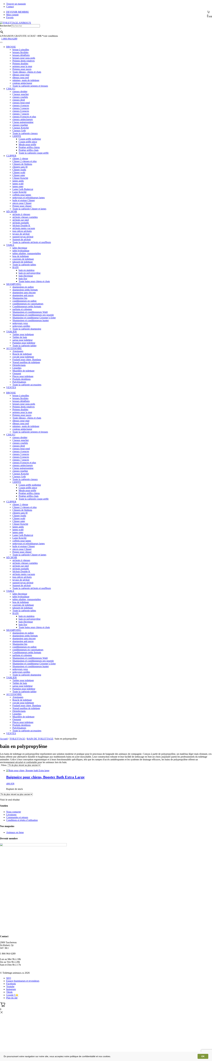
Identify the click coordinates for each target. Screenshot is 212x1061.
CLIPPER (11, 155)
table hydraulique (20, 250)
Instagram (11, 989)
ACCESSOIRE (14, 348)
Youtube (10, 986)
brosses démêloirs (21, 55)
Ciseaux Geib (19, 130)
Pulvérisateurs (19, 382)
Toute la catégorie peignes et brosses (30, 86)
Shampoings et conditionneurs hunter (30, 320)
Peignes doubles (20, 63)
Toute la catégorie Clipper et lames (29, 208)
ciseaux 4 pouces (20, 105)
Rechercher (5, 25)
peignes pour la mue (22, 66)
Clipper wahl (18, 172)
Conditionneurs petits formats (26, 306)
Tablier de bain (19, 337)
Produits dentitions (21, 379)
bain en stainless (26, 270)
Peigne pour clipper (22, 206)
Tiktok (9, 992)
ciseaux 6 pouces (20, 111)
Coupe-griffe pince (28, 141)
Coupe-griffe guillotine (30, 139)
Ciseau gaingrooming (22, 122)
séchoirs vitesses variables (25, 217)
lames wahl (17, 183)
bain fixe (23, 278)
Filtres (4, 765)
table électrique (19, 248)
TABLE (10, 245)
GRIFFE (16, 136)
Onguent (16, 373)
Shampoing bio (19, 298)
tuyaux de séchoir (21, 234)
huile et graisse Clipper (23, 200)
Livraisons (11, 814)
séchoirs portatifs (20, 222)
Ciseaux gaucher (20, 94)
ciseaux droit (18, 100)
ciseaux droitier (19, 91)
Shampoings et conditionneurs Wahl (30, 312)
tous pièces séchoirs (22, 231)
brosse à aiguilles (20, 49)
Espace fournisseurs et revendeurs (22, 981)
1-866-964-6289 (9, 38)
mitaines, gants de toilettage (25, 80)
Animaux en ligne (15, 832)
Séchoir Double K (21, 225)
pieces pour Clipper (22, 203)
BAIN (15, 267)
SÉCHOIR (11, 211)
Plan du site (12, 997)
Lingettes (16, 368)
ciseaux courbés (20, 97)
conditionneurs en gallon (24, 301)
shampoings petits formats (25, 289)
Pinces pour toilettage (22, 376)
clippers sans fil (19, 167)
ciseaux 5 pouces (20, 108)
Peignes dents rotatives (23, 60)
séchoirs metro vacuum (23, 228)
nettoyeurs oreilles (21, 326)
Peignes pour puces (21, 69)
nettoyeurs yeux (20, 323)
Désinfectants (19, 365)
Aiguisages (17, 351)
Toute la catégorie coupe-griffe (34, 153)
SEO (8, 978)
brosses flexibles (20, 52)
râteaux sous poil (20, 77)
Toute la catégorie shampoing (26, 328)
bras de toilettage (20, 256)
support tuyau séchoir (22, 236)
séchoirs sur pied (20, 220)
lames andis (18, 180)
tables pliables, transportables (26, 253)
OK (203, 1056)
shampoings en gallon (23, 287)
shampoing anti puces (23, 295)
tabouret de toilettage (22, 261)
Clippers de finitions (22, 164)
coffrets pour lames (21, 194)
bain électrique (26, 275)
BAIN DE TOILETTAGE (40, 738)
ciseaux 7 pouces (20, 113)
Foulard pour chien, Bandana (26, 359)
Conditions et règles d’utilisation (22, 820)
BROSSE (11, 46)
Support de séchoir (21, 239)
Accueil (4, 738)
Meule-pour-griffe (27, 144)
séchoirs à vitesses (21, 214)
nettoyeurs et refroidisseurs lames (28, 197)
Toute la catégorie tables (24, 264)
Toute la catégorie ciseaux (25, 133)
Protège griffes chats (28, 150)
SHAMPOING (13, 284)
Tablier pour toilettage (23, 334)
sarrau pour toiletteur (22, 340)
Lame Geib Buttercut (22, 189)
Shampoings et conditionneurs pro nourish (33, 315)
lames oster (17, 186)
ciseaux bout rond (21, 102)
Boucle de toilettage (22, 354)
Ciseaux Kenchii (20, 127)
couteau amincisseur (22, 83)
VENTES (11, 387)
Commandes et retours (17, 817)
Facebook (11, 983)
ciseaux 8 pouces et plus (24, 116)
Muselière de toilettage (23, 370)
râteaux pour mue (20, 74)
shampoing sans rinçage (24, 292)
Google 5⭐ (12, 995)
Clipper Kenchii (20, 178)
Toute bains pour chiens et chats (34, 281)
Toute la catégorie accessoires (26, 384)
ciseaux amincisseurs (22, 119)
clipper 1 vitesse (20, 158)
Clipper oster (18, 175)
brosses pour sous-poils (23, 58)
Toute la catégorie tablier (24, 345)
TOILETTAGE (17, 738)
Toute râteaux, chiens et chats (26, 72)
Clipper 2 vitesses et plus (24, 161)
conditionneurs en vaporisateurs (27, 303)
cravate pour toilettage (23, 356)
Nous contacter (13, 811)
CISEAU (10, 88)
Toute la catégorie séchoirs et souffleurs (31, 242)
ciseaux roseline (20, 125)
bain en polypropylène (30, 273)
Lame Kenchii (19, 192)
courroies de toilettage (23, 259)
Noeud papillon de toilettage (26, 362)
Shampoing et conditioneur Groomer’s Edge (34, 317)
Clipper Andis (19, 169)
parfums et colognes (22, 309)
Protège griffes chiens (29, 147)
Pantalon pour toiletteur (23, 342)
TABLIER (11, 331)
